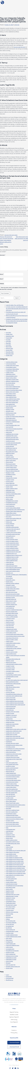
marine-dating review (11, 632)
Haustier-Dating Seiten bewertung (14, 511)
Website (2, 283)
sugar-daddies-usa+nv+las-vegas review (15, 871)
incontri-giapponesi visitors (12, 543)
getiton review (9, 499)
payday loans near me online (13, 732)
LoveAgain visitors (10, 618)
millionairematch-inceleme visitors (14, 664)
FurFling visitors (9, 481)
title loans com (9, 917)
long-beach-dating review (12, 613)
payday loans (9, 727)
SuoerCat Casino (10, 880)
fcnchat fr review (10, 456)
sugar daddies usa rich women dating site (15, 850)
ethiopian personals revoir (12, 437)
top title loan (9, 927)
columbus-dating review (11, 362)
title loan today (9, 913)
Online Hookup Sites (11, 699)
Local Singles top (10, 608)
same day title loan (10, 794)
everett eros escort (10, 441)
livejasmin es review (10, 602)
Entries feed (9, 976)
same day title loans (10, 796)
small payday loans (10, 829)
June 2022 (8, 341)
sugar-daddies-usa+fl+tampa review (14, 864)
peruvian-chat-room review (11, 235)
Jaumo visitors (9, 578)
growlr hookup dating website (13, 508)
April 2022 (8, 345)
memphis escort (10, 650)
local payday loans (10, 606)
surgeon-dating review (11, 882)
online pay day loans (11, 706)
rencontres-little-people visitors (13, 780)
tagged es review (10, 891)
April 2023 (8, 332)
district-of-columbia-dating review (14, 390)
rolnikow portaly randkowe (12, 785)
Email (2, 279)
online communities (10, 697)
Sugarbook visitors (10, 877)
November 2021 (10, 353)
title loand (8, 915)
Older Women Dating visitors (13, 687)
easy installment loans (11, 397)
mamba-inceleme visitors (12, 630)
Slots (7, 827)
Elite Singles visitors (10, 418)
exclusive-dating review (11, 444)
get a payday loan (10, 495)
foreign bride (9, 476)
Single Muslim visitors (11, 813)
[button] (14, 1042)
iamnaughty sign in (10, 536)
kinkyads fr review (10, 585)
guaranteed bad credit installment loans (15, 509)
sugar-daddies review (11, 854)
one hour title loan (10, 692)
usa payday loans (10, 949)
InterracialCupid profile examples (13, 567)
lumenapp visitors (10, 623)
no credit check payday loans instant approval (17, 680)
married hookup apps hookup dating (14, 634)
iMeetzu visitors (9, 537)
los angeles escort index (11, 615)
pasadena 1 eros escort (11, 715)
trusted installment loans (12, 935)
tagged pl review (10, 892)
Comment (2, 255)
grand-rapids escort (10, 504)
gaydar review (9, 486)
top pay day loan (10, 924)
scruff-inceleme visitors (11, 799)
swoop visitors (9, 889)
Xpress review (9, 968)
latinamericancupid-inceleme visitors (14, 595)
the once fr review (10, 908)
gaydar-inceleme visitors (12, 488)
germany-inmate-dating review (13, 493)
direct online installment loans (13, 386)
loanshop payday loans (11, 604)
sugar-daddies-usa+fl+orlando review (15, 863)
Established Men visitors (11, 435)
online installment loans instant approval (15, 704)
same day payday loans (11, 792)
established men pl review (12, 434)
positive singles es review (12, 755)
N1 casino (8, 678)
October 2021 (9, 355)
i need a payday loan (11, 530)
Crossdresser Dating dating (12, 369)
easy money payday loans (12, 400)
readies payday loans (11, 773)
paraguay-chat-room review (12, 711)
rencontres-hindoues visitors (12, 776)
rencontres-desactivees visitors (13, 775)
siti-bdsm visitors (10, 820)
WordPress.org (9, 980)
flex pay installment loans (12, 469)
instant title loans (10, 564)
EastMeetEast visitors (11, 395)
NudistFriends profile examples (13, 683)
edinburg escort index (11, 413)
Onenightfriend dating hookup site (14, 694)
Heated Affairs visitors (11, 513)
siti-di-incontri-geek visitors (12, 822)
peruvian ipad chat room (19, 47)
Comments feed (9, 978)
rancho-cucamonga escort (12, 768)
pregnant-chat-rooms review (12, 757)
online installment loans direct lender (14, 701)
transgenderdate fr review (12, 931)
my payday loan (10, 673)
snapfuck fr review (10, 834)
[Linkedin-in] (18, 1068)
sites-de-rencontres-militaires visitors (14, 819)
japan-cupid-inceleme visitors (13, 571)
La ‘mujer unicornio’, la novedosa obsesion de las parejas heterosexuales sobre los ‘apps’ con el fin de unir (17, 308)
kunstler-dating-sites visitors (12, 588)
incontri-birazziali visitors (12, 539)
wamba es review (10, 952)
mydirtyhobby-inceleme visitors (13, 674)
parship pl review (10, 713)
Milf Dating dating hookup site (13, 659)
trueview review (9, 933)
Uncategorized (9, 942)
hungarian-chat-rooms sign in (13, 529)
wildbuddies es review (11, 957)
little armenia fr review (11, 601)
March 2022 (9, 346)
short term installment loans (12, 810)
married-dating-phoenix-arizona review (15, 636)
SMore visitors (9, 833)
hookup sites (9, 522)
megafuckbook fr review (11, 646)
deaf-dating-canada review (12, 379)
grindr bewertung (10, 506)
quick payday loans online (12, 764)
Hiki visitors (8, 516)
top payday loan (10, 926)
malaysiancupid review (11, 629)
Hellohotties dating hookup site (13, 515)
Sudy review (9, 848)
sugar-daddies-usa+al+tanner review (14, 859)
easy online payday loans (12, 402)
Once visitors (9, 690)
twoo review (9, 938)
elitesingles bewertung (11, 420)
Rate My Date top (10, 771)
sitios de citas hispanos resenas (13, 826)
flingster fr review (10, 472)
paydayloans (9, 741)
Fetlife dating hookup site (12, 458)
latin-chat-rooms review (11, 592)
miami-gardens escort (11, 653)
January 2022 (9, 350)
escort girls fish (9, 427)
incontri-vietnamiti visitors (12, 548)
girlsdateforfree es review (12, 500)
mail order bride (10, 625)
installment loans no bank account (14, 555)
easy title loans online (11, 406)
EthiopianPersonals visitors (12, 439)
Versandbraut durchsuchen (12, 950)
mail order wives (10, 627)
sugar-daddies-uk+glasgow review (14, 857)
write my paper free (10, 964)
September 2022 (10, 336)
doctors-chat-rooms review (12, 391)
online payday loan (10, 708)
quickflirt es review (10, 766)
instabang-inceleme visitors (12, 550)
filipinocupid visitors (10, 464)
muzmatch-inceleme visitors (12, 671)
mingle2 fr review (10, 666)
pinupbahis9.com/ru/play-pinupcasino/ (15, 748)
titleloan (8, 919)
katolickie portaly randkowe (12, 583)
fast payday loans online (11, 451)
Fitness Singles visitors (11, 467)
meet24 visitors (9, 641)
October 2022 (9, 334)
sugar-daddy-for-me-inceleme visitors (15, 875)
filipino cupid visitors (11, 460)
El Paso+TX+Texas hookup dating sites (15, 416)
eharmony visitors (10, 414)
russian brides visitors (11, 787)
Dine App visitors (10, 384)
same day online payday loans (13, 790)
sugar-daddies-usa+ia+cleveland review (15, 868)
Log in (7, 974)
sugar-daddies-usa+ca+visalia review (14, 861)
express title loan (10, 446)
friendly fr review (10, 479)
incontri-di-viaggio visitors (12, 541)
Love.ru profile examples (12, 616)
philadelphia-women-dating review (14, 745)
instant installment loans (11, 560)
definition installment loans (12, 381)
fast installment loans (11, 449)
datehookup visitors (10, 374)
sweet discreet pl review (11, 884)
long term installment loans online (14, 609)
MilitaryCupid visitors (11, 662)
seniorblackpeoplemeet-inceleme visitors (15, 804)
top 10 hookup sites (10, 920)
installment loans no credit (12, 557)
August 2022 (9, 338)
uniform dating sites (10, 943)
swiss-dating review (10, 887)
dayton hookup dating (11, 377)
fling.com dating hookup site (12, 471)
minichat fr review (10, 669)
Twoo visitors (9, 940)
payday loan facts (10, 722)
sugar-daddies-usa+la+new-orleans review (16, 870)
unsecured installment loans (12, 945)
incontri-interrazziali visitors (12, 544)
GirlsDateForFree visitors (11, 502)
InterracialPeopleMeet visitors (13, 569)
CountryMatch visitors (11, 367)
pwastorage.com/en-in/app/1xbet (14, 759)
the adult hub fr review (11, 905)
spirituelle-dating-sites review (13, 843)
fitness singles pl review (11, 465)
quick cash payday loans (11, 762)
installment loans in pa (11, 553)
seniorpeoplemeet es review (12, 806)
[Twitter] (12, 1068)
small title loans (9, 831)
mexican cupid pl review (11, 652)
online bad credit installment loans (14, 696)
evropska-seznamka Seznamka (13, 442)
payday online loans (10, 739)
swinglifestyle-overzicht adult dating (14, 885)
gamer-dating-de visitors (12, 485)
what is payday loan (10, 954)
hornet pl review (10, 525)
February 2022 (9, 348)
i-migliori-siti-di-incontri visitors (13, 532)
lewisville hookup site (11, 599)
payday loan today (10, 725)
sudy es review (9, 847)
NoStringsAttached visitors (12, 681)
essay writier (9, 432)
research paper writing (11, 783)
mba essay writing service (12, 638)
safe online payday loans (12, 789)
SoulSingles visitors (10, 836)
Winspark (8, 963)
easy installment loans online (13, 399)
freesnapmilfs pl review (11, 478)
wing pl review (9, 961)
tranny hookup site (10, 929)
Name (2, 274)
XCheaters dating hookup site (13, 966)
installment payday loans (12, 558)
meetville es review (10, 645)
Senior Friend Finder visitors (12, 803)
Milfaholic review (10, 660)
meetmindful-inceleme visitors (13, 643)
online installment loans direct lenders (15, 703)
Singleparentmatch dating (12, 815)
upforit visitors (9, 947)
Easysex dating (9, 407)
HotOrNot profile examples (12, 527)
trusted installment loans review (13, 936)
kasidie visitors (9, 581)
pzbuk (7, 761)
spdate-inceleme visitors (11, 840)
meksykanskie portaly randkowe (13, 648)
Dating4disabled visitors (11, 376)
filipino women (9, 462)
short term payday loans (12, 811)
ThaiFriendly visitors (10, 903)
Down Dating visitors (11, 393)
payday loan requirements (12, 724)
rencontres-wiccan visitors (12, 782)
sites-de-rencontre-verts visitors (13, 817)
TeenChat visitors (10, 899)
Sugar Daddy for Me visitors (12, 852)
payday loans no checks (11, 734)
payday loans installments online (13, 731)
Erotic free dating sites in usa (13, 425)
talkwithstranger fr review (12, 896)
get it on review (9, 497)
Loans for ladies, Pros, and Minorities (14, 305)
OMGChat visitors (10, 689)
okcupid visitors (9, 685)
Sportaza (8, 845)
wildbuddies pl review (11, 959)
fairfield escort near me (11, 448)
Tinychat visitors (10, 910)
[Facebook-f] (10, 1068)
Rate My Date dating (11, 769)
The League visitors (10, 906)
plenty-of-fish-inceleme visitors (13, 750)
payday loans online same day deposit (15, 738)
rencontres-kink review (11, 778)
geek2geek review (10, 490)
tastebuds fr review (10, 898)
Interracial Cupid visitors (11, 565)
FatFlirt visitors (9, 455)
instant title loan (10, 562)
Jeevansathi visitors (10, 580)
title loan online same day (12, 912)
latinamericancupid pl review (13, 594)
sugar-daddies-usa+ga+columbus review (15, 866)
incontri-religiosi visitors (11, 546)
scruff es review (9, 797)
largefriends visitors (10, 590)
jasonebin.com (9, 573)
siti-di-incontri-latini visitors (12, 824)
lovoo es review (9, 620)
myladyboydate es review (12, 676)
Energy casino (9, 423)
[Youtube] (15, 1068)
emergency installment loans (13, 421)
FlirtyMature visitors (10, 474)
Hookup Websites (10, 523)
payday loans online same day (13, 736)
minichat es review (10, 667)
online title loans (10, 710)
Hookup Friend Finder (11, 520)
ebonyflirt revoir (10, 411)
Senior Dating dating (11, 801)
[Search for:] (7, 298)
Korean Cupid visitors (11, 587)
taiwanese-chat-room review (12, 894)
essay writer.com (10, 430)
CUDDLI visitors (9, 372)
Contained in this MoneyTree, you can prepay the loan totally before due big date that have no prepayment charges (16, 320)
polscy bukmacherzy (11, 752)
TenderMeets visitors (11, 901)
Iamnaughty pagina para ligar (13, 534)
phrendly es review (10, 746)
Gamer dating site (10, 483)
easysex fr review (10, 409)
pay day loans (9, 718)
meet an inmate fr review (12, 639)
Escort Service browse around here (14, 428)
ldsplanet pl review (10, 597)
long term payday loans (11, 611)
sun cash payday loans (11, 878)
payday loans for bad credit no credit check (16, 729)
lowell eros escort (10, 622)
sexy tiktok (8, 808)
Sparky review (9, 838)
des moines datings (10, 383)
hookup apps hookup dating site (13, 518)
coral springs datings (11, 363)
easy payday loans (10, 404)
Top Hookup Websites (11, 922)
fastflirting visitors (10, 453)
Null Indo (17, 24)
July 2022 (8, 339)
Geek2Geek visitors (10, 492)
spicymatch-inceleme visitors (13, 841)
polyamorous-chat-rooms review (13, 754)
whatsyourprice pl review (12, 956)
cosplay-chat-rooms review (12, 365)
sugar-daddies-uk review (12, 855)
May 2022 (8, 343)
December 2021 (10, 352)
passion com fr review (11, 717)
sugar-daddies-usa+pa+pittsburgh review (16, 873)
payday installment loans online (13, 720)
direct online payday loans (12, 388)
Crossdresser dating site (11, 370)
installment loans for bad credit (13, 551)
